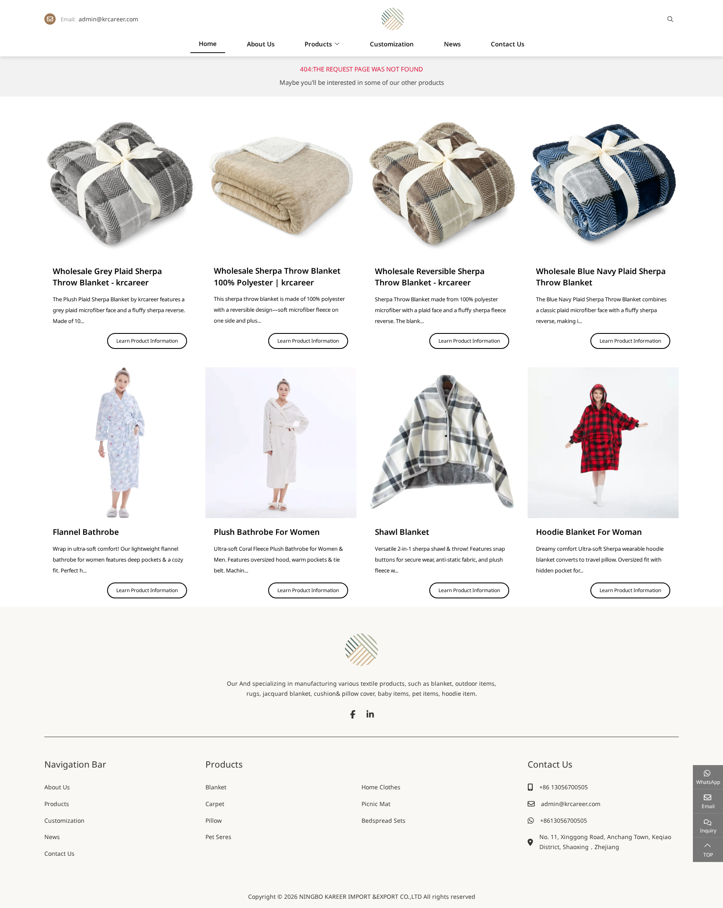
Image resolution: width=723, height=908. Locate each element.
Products (318, 44)
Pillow (213, 820)
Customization (392, 44)
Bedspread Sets (383, 820)
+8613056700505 (563, 820)
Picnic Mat (376, 804)
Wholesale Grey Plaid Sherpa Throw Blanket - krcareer (107, 277)
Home (208, 43)
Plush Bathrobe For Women (267, 531)
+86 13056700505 (563, 787)
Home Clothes (381, 787)
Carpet (214, 804)
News (452, 44)
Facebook (352, 714)
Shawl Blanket (402, 531)
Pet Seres (218, 837)
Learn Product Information (147, 340)
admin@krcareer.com (108, 19)
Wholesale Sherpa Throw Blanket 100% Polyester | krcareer (277, 276)
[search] (669, 19)
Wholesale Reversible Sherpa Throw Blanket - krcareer (430, 277)
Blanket (215, 787)
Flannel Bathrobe (86, 531)
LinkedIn (370, 714)
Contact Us (507, 44)
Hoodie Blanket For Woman (589, 531)
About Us (260, 44)
